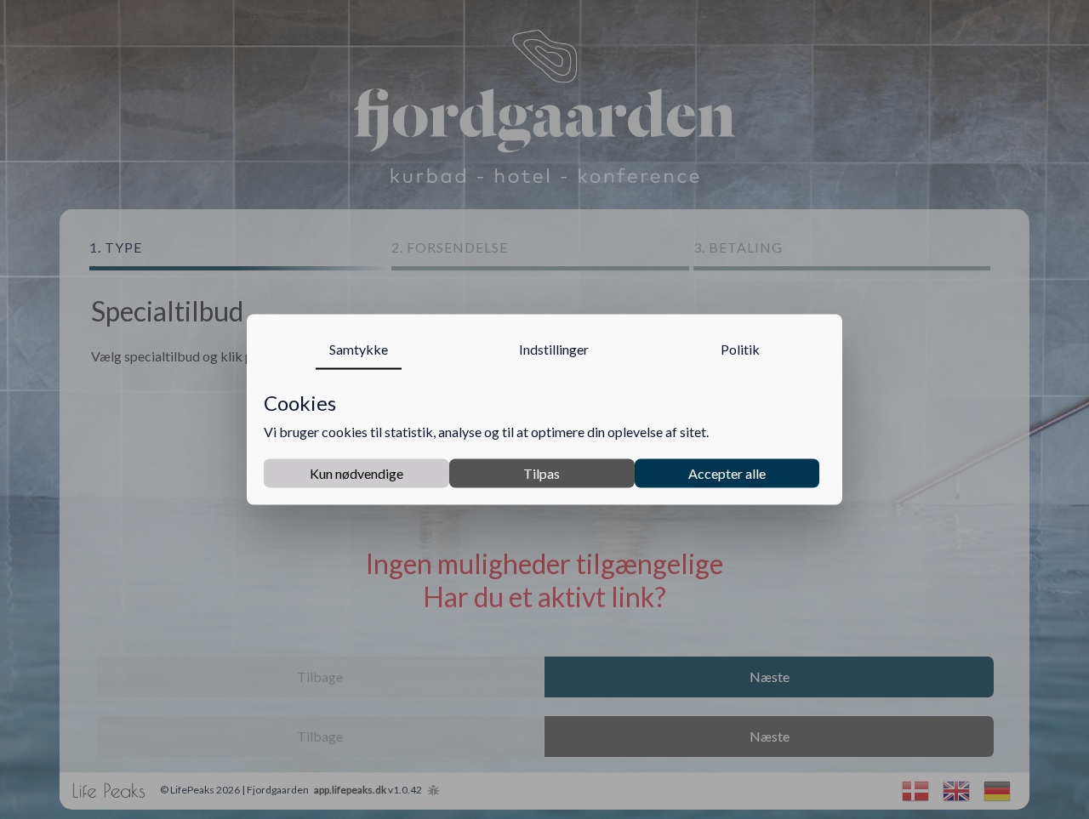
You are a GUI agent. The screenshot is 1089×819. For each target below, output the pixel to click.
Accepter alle (727, 473)
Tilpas (541, 473)
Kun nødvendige (356, 473)
